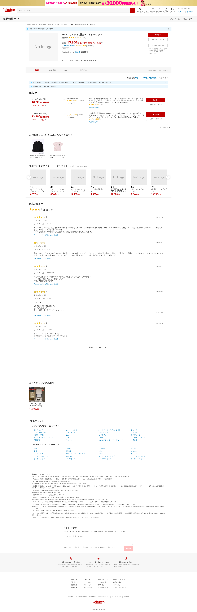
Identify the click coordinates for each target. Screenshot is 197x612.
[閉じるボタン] (169, 29)
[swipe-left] (29, 177)
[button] (146, 10)
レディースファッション (46, 24)
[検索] (132, 10)
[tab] (37, 70)
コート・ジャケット (63, 24)
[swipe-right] (168, 177)
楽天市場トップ (32, 24)
